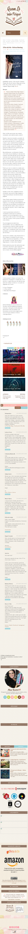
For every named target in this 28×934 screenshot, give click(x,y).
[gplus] (25, 1)
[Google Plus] (8, 697)
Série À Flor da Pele (20, 51)
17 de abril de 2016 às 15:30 (21, 517)
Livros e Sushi (8, 625)
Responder (7, 428)
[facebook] (17, 1)
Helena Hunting (15, 40)
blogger (17, 407)
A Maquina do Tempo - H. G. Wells (12, 388)
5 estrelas (8, 40)
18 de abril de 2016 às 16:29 (21, 583)
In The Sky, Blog (9, 426)
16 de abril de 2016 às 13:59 (21, 432)
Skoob (16, 86)
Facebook (15, 625)
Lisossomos (8, 529)
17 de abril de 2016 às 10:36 (21, 473)
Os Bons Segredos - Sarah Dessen (18, 759)
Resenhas (8, 41)
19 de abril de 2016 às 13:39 (21, 603)
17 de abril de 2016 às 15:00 (21, 498)
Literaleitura (8, 547)
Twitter (7, 626)
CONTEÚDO (20, 746)
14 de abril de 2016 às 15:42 (22, 413)
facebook (24, 407)
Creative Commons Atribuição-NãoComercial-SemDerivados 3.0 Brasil (14, 882)
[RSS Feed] (15, 697)
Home (4, 40)
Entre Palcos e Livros (10, 492)
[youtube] (21, 1)
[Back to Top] (18, 927)
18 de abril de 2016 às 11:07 (21, 535)
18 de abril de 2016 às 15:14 (22, 553)
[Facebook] (5, 697)
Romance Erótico (15, 41)
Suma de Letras (10, 42)
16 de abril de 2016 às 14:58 (21, 453)
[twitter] (19, 1)
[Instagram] (12, 697)
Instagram (21, 625)
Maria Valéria (8, 498)
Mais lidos (7, 746)
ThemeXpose (5, 929)
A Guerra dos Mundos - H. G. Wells (12, 374)
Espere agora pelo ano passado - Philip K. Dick (14, 359)
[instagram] (23, 1)
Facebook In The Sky (19, 426)
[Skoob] (19, 697)
